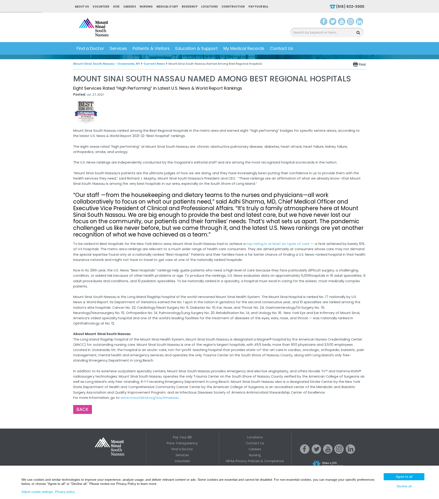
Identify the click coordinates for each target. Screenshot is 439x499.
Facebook (324, 22)
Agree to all (404, 476)
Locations (209, 6)
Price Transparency (182, 443)
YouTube (342, 22)
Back (82, 409)
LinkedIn (360, 22)
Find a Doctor (90, 48)
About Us (82, 6)
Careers (129, 6)
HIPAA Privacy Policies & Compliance (255, 461)
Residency (190, 6)
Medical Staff (167, 6)
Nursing (146, 6)
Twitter (333, 22)
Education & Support (196, 48)
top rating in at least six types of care (277, 243)
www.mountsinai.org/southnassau (149, 397)
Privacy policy (65, 492)
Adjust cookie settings (37, 492)
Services (118, 48)
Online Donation (336, 467)
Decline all (404, 486)
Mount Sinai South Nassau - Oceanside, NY (106, 64)
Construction (233, 6)
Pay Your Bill (259, 6)
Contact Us (281, 48)
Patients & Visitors (151, 48)
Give (116, 6)
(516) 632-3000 (350, 6)
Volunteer (101, 6)
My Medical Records (243, 48)
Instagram (351, 22)
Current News (154, 64)
